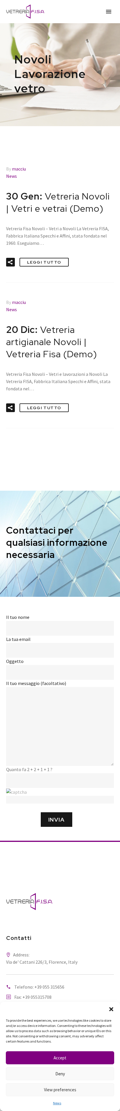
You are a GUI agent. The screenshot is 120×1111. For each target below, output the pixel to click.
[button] (111, 1009)
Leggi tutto (44, 262)
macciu (19, 169)
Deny (60, 1073)
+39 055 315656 (49, 987)
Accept (60, 1058)
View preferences (60, 1089)
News (57, 1103)
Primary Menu (108, 11)
